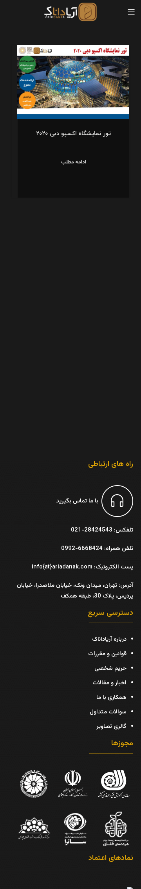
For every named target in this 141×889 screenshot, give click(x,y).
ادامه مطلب (73, 162)
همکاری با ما (111, 697)
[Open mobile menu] (131, 12)
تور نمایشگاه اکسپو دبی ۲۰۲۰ (73, 134)
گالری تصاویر (111, 726)
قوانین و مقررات (107, 653)
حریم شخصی (110, 668)
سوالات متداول (108, 712)
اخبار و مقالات (109, 682)
